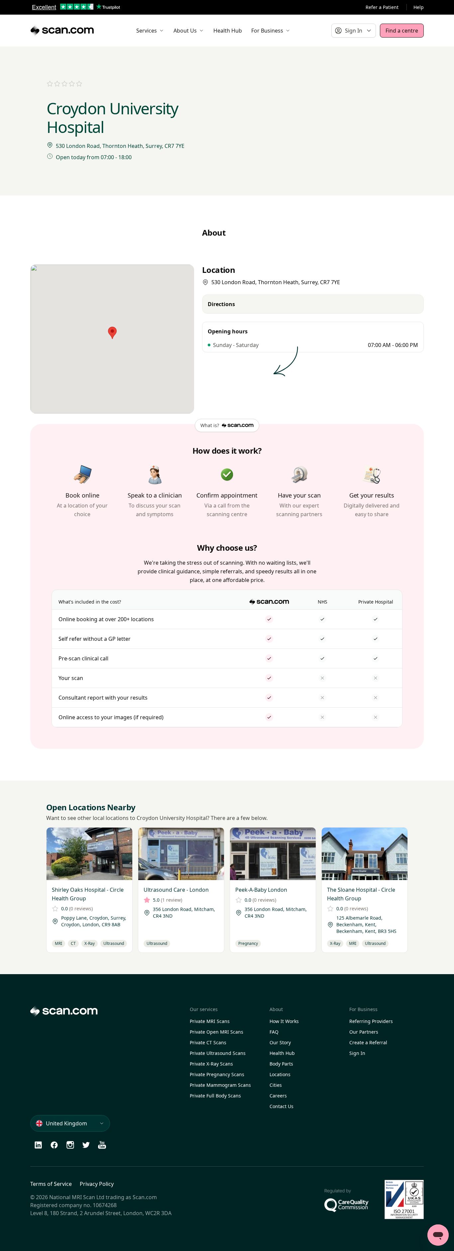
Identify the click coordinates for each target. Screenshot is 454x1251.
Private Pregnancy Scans (217, 1074)
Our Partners (363, 1032)
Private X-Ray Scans (211, 1064)
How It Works (284, 1021)
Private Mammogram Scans (220, 1085)
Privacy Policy (97, 1184)
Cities (276, 1085)
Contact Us (281, 1106)
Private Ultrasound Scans (218, 1053)
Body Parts (281, 1064)
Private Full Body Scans (215, 1095)
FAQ (274, 1032)
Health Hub (282, 1053)
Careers (278, 1095)
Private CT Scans (208, 1042)
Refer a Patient (382, 7)
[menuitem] (150, 31)
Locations (280, 1074)
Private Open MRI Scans (216, 1032)
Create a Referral (368, 1042)
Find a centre (402, 30)
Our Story (280, 1042)
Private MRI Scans (210, 1021)
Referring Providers (371, 1021)
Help (418, 7)
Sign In (357, 1053)
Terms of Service (51, 1184)
